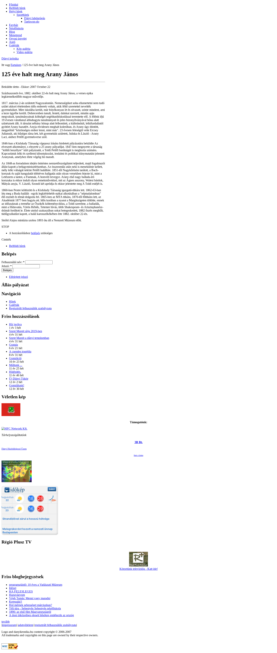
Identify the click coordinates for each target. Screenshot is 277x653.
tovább (6, 621)
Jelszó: (7, 266)
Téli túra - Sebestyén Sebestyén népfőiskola (35, 608)
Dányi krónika (10, 58)
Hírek (12, 301)
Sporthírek (23, 14)
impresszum (9, 625)
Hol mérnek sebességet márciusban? (30, 605)
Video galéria (24, 52)
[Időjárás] (17, 481)
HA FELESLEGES (21, 591)
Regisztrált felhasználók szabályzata (30, 308)
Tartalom (16, 65)
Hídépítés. (15, 371)
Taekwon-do (31, 21)
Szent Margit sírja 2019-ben (25, 331)
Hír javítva (15, 324)
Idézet (12, 588)
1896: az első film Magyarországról (30, 611)
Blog (12, 31)
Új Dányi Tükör (18, 378)
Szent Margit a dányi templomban (29, 338)
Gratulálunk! (16, 385)
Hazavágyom (17, 594)
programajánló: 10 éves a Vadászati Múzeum (35, 584)
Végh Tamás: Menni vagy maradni (29, 598)
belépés (35, 233)
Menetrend (15, 35)
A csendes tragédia (20, 351)
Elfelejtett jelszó (18, 276)
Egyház (13, 25)
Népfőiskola (16, 28)
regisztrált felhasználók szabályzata (55, 625)
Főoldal (13, 4)
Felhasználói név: (13, 262)
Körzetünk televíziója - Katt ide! (138, 568)
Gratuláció (15, 358)
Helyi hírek (15, 11)
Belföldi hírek (17, 8)
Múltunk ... (15, 365)
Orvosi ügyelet (18, 38)
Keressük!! (15, 601)
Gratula (13, 344)
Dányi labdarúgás (34, 18)
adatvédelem (25, 625)
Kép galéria (23, 48)
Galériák (14, 45)
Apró (12, 42)
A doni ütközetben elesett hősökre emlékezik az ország (41, 615)
